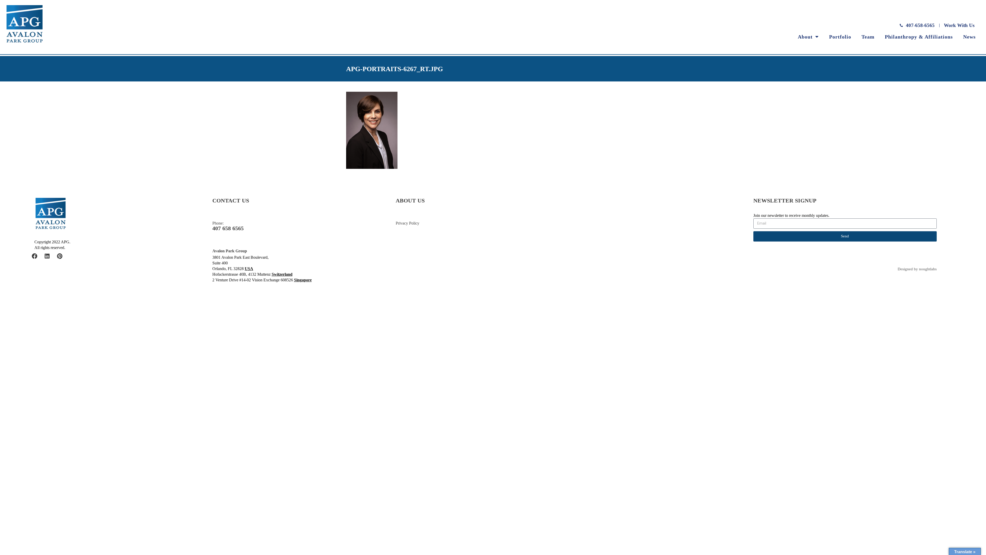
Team (868, 37)
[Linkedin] (47, 256)
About (805, 37)
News (969, 37)
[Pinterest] (59, 256)
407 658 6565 (228, 228)
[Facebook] (34, 256)
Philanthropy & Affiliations (919, 37)
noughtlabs (928, 269)
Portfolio (840, 37)
